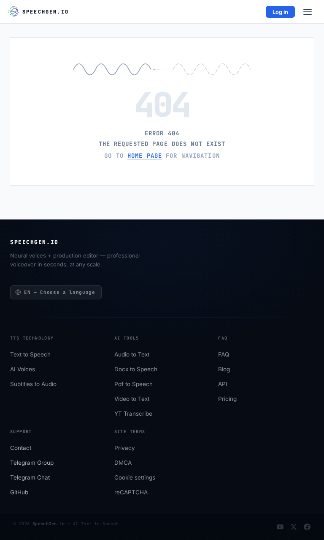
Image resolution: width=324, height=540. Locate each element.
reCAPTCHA (131, 493)
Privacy (124, 448)
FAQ (223, 355)
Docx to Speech (135, 370)
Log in (280, 11)
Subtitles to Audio (33, 384)
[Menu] (307, 11)
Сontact (20, 448)
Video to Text (131, 399)
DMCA (123, 463)
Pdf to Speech (133, 384)
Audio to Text (131, 355)
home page (144, 155)
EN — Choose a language (59, 292)
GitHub (19, 493)
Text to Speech (30, 355)
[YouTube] (280, 527)
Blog (224, 370)
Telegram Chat (30, 478)
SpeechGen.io (48, 523)
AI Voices (22, 370)
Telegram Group (32, 463)
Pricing (227, 399)
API (222, 384)
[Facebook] (307, 527)
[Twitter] (293, 527)
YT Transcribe (133, 414)
